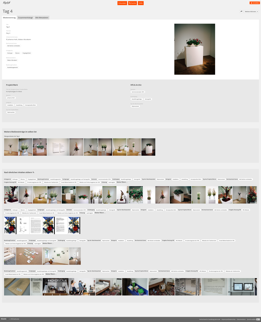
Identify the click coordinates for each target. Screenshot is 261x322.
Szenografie (148, 99)
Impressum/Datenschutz (229, 319)
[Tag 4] (11, 147)
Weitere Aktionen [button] (250, 11)
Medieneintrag (9, 17)
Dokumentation (241, 319)
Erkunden (122, 3)
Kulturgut (9, 53)
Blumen (17, 53)
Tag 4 (18, 136)
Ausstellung (19, 105)
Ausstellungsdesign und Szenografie (80, 179)
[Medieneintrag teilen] (241, 11)
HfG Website (21, 182)
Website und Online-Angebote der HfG (89, 182)
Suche (133, 3)
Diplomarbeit (10, 112)
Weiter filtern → (122, 182)
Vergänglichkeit (27, 53)
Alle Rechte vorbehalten (13, 46)
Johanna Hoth (11, 98)
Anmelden (255, 3)
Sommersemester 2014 (138, 92)
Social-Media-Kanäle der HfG (68, 182)
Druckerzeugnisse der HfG (34, 182)
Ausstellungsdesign (137, 99)
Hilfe (141, 3)
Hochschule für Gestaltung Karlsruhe (209, 319)
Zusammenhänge (25, 17)
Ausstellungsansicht (12, 67)
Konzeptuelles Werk (30, 105)
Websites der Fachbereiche (51, 182)
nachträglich (111, 182)
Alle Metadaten (41, 17)
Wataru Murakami (12, 60)
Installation (10, 105)
